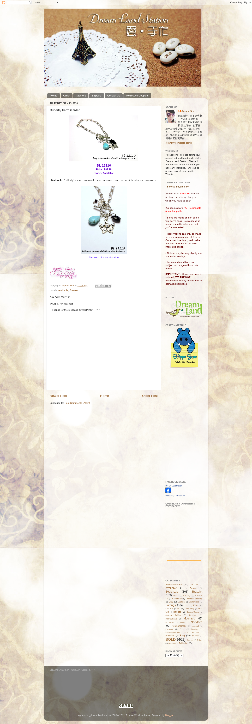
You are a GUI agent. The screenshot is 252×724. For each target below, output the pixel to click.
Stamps (190, 640)
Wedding (172, 643)
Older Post (150, 396)
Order (66, 95)
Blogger (169, 715)
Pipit (186, 632)
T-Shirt (199, 640)
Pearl (182, 629)
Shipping (96, 95)
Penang (194, 629)
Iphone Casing (193, 612)
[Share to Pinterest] (109, 286)
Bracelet (73, 290)
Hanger (177, 612)
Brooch (176, 595)
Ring (182, 635)
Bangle (193, 588)
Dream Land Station (173, 486)
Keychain (193, 615)
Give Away (189, 609)
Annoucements (173, 584)
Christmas (177, 599)
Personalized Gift (172, 632)
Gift (179, 608)
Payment (81, 95)
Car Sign (187, 595)
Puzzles (195, 632)
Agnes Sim (187, 111)
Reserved (170, 635)
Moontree (189, 618)
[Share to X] (103, 286)
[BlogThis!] (100, 286)
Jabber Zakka (173, 615)
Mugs (182, 622)
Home (53, 95)
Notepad (195, 626)
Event (196, 605)
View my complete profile (179, 143)
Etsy (187, 605)
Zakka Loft (184, 643)
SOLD (170, 639)
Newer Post (58, 396)
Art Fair (194, 585)
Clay (171, 602)
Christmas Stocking (194, 599)
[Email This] (96, 286)
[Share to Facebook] (106, 286)
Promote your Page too (175, 496)
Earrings (170, 605)
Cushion (181, 602)
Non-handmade (179, 626)
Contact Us (113, 95)
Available (63, 290)
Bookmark (171, 591)
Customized (194, 602)
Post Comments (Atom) (77, 403)
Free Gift (169, 609)
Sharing (195, 636)
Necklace (196, 622)
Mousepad (169, 622)
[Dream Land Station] (168, 492)
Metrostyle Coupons (137, 95)
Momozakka (171, 619)
